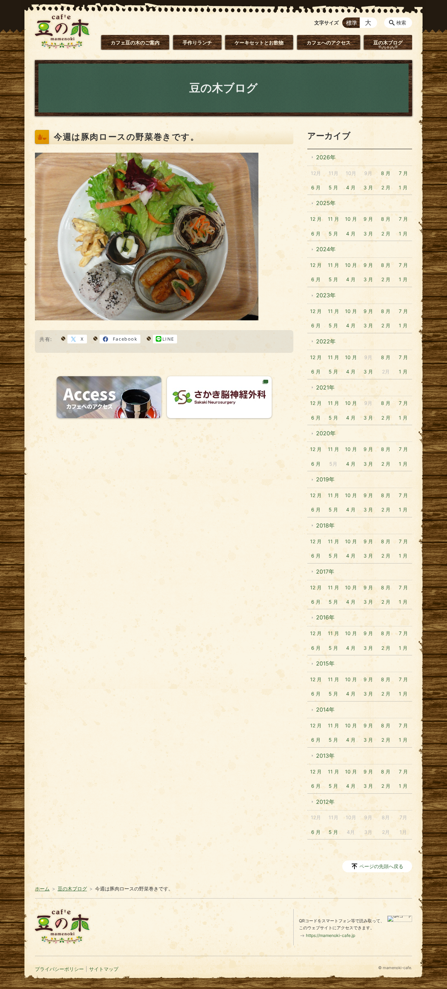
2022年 (326, 341)
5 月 (333, 187)
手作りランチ (197, 42)
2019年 (325, 479)
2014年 (325, 709)
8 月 (385, 173)
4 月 (351, 187)
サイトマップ (103, 969)
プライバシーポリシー (59, 969)
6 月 (316, 187)
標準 (351, 22)
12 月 (316, 219)
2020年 (326, 433)
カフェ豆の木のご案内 (135, 42)
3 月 (368, 187)
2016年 (325, 617)
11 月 (333, 219)
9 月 (368, 219)
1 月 (403, 187)
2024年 (326, 249)
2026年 (326, 157)
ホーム (42, 889)
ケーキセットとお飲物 (259, 42)
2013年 (325, 755)
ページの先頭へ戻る (381, 866)
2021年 (325, 387)
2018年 (325, 525)
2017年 (325, 571)
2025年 (326, 202)
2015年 (325, 663)
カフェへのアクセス (329, 42)
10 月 (351, 219)
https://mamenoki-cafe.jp (330, 935)
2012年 (325, 801)
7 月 (403, 173)
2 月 (385, 187)
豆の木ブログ (388, 42)
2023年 (326, 295)
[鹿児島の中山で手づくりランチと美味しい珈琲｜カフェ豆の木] (62, 31)
